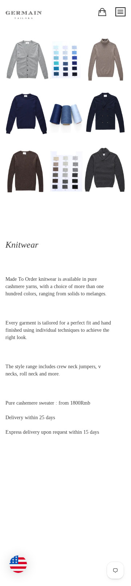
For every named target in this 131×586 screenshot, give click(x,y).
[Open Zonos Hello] (21, 560)
